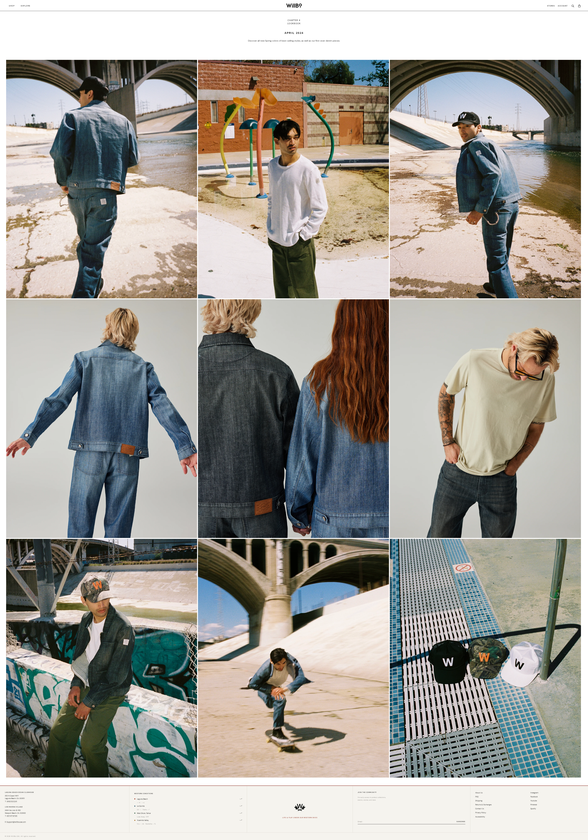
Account (563, 6)
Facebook (534, 797)
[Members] (300, 807)
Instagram (534, 793)
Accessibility (480, 817)
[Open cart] (579, 5)
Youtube (533, 801)
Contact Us (479, 809)
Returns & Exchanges (483, 805)
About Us (478, 793)
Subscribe (461, 822)
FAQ (476, 797)
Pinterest (533, 805)
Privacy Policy (480, 813)
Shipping (478, 801)
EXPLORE (24, 5)
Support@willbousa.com (16, 822)
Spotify (533, 809)
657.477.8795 (12, 816)
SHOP (11, 5)
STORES (551, 6)
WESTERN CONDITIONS (143, 794)
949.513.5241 (12, 801)
